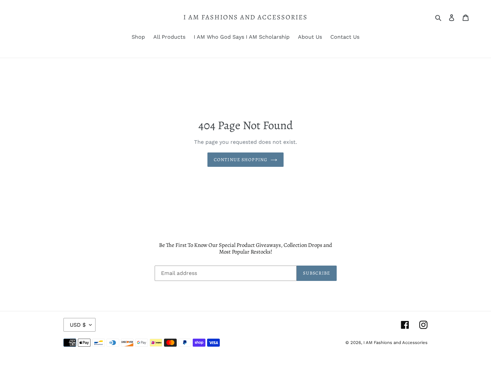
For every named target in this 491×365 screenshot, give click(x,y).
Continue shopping (240, 159)
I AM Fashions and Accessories (245, 17)
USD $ (78, 325)
